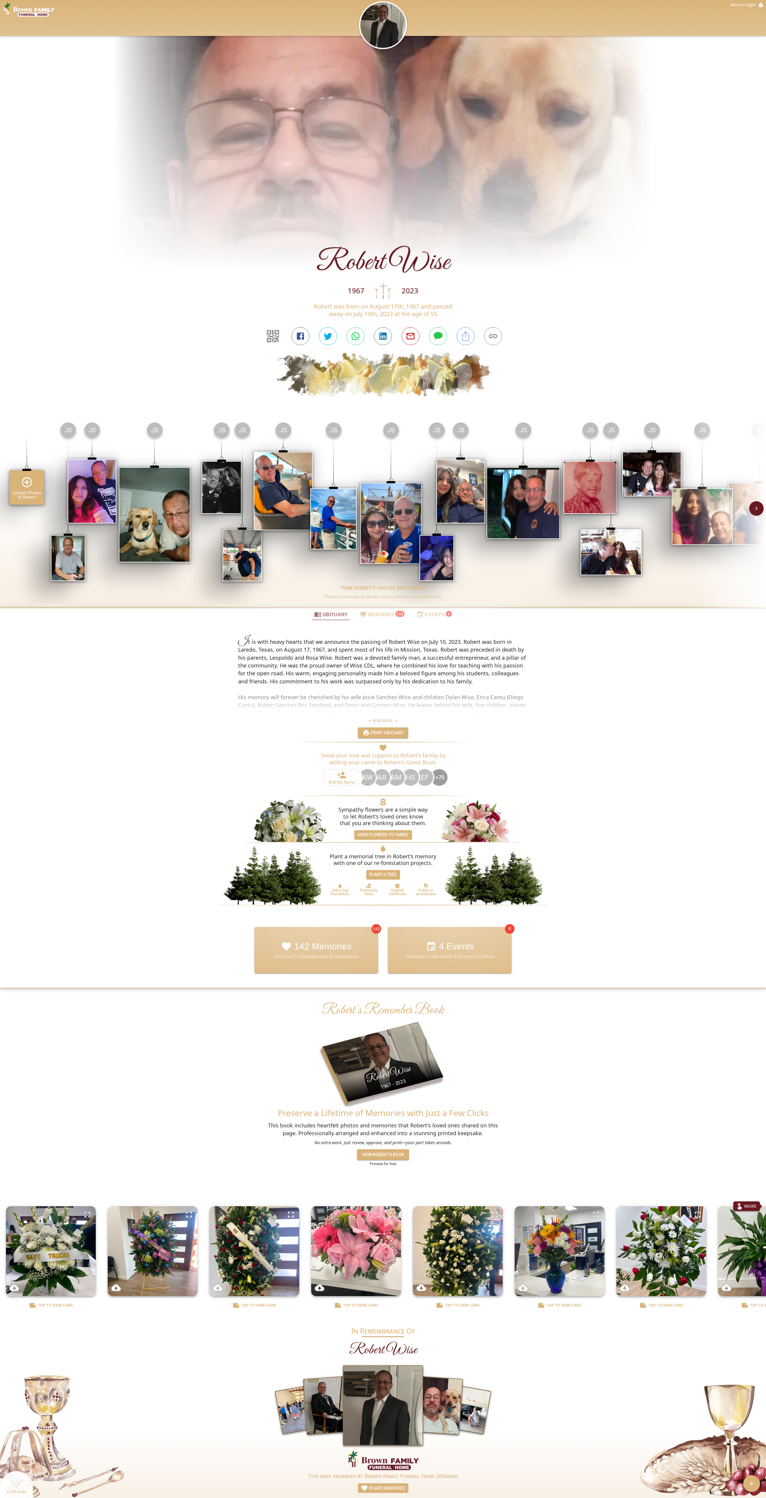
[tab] (331, 614)
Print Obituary (386, 732)
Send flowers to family (382, 834)
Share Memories (386, 1488)
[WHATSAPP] (355, 336)
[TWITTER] (328, 336)
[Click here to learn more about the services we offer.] (383, 1461)
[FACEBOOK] (300, 336)
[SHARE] (466, 336)
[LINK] (493, 336)
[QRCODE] (273, 336)
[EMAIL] (411, 336)
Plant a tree (382, 874)
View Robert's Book (383, 1154)
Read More (383, 721)
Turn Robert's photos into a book (383, 588)
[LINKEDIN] (383, 336)
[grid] (383, 512)
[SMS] (438, 336)
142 (376, 928)
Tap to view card (55, 1305)
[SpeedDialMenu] (751, 1483)
